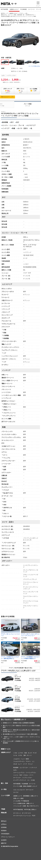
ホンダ (30, 753)
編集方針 (4, 843)
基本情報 (5, 122)
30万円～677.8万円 (34, 701)
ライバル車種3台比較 (19, 803)
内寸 (17, 122)
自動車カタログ (14, 9)
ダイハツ (29, 755)
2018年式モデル (30, 14)
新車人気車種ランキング (30, 786)
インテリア (5, 128)
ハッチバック (33, 767)
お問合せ (4, 824)
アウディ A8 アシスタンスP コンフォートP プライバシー (30, 634)
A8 (26, 13)
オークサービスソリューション (22, 815)
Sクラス (17, 707)
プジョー (30, 764)
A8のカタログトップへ (7, 97)
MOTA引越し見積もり (30, 809)
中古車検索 (23, 9)
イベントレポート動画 (19, 806)
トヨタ (15, 753)
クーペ (31, 775)
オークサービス (26, 813)
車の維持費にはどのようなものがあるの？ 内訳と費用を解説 (20, 734)
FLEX (33, 815)
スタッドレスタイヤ (19, 790)
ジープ (25, 764)
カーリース (31, 9)
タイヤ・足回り (23, 128)
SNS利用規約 (5, 833)
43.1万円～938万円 (34, 680)
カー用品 (4, 789)
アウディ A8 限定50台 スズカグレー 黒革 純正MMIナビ (10, 657)
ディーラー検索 (17, 786)
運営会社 (4, 821)
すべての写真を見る (34, 66)
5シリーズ (18, 676)
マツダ (34, 753)
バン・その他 (31, 780)
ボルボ (15, 764)
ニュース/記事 (5, 795)
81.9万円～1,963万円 (34, 711)
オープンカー (17, 777)
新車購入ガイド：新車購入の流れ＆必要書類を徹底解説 (18, 723)
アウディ (21, 13)
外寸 (12, 122)
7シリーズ (18, 687)
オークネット (17, 813)
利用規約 (4, 830)
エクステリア (31, 125)
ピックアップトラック (19, 780)
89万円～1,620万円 (34, 690)
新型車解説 (26, 796)
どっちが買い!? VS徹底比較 (21, 801)
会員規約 (4, 840)
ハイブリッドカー (11, 75)
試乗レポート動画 (18, 798)
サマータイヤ (29, 790)
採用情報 (4, 827)
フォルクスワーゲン (19, 761)
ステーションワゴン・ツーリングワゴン (24, 772)
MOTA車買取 (4, 9)
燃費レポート (30, 803)
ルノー (20, 764)
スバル (15, 755)
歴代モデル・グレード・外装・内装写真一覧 (12, 14)
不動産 (3, 809)
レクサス (20, 753)
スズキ (20, 755)
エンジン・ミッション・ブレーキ (13, 125)
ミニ (33, 761)
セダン (3, 75)
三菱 (24, 755)
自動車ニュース (17, 796)
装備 (13, 128)
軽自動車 (15, 767)
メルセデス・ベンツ (19, 759)
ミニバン (15, 775)
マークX (17, 697)
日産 (25, 753)
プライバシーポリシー (8, 837)
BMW (27, 759)
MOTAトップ (4, 13)
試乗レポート (34, 796)
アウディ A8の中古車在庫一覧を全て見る (20, 668)
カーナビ (15, 792)
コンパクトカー (23, 767)
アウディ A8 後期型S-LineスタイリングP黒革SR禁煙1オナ (30, 657)
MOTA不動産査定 (18, 809)
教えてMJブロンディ (33, 806)
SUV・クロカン (23, 775)
